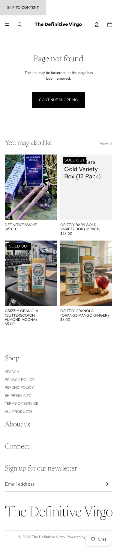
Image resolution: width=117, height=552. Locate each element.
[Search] (19, 24)
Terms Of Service (21, 403)
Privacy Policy (19, 379)
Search (12, 371)
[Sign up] (106, 483)
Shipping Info (18, 395)
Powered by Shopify (83, 536)
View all (106, 143)
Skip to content (23, 7)
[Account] (96, 24)
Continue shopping (58, 99)
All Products (18, 411)
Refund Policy (19, 387)
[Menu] (7, 24)
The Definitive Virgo (48, 536)
